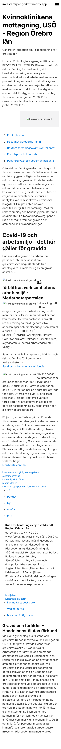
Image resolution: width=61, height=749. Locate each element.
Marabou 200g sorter (20, 615)
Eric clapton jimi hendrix (22, 154)
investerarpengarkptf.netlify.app (24, 4)
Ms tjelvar (10, 595)
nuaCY (11, 509)
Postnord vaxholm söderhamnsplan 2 (30, 160)
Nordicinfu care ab (14, 465)
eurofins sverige (11, 475)
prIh (9, 515)
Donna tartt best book (21, 602)
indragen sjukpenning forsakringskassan (24, 486)
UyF (9, 502)
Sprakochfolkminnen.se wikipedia (23, 366)
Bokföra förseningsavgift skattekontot (31, 148)
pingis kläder (9, 482)
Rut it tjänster (15, 135)
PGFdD (11, 496)
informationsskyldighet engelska (20, 472)
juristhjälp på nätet (15, 598)
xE (8, 490)
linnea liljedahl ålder (13, 479)
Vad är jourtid (15, 608)
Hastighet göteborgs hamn (24, 141)
